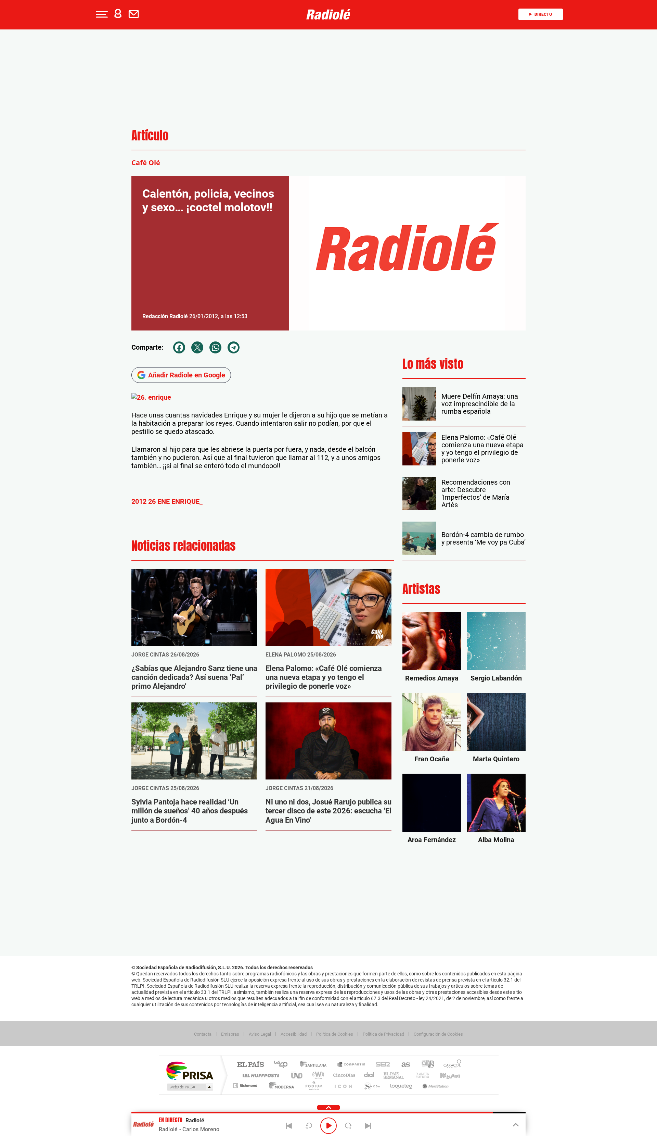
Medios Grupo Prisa (189, 1087)
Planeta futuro (419, 1075)
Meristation (434, 1085)
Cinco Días (343, 1075)
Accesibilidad (294, 1034)
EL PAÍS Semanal (394, 1075)
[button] (101, 14)
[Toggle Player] (515, 1125)
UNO (297, 1075)
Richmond (246, 1085)
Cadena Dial (369, 1075)
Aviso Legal (260, 1034)
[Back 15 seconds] (308, 1126)
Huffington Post (259, 1075)
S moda (371, 1085)
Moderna (280, 1085)
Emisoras (230, 1034)
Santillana (315, 1065)
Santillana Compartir (351, 1065)
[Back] (289, 1126)
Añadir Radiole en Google (186, 375)
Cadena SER (381, 1065)
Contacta (202, 1034)
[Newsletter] (135, 14)
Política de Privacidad (383, 1034)
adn (425, 1065)
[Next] (368, 1126)
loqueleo (401, 1085)
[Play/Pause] (328, 1126)
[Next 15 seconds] (348, 1126)
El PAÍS (250, 1065)
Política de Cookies (334, 1034)
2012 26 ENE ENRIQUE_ (167, 501)
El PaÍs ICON (343, 1085)
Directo (543, 14)
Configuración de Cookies (438, 1034)
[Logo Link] (328, 14)
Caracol (450, 1065)
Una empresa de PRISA (189, 1070)
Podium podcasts (313, 1085)
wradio (317, 1075)
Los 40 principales (283, 1065)
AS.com (402, 1065)
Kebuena (444, 1075)
